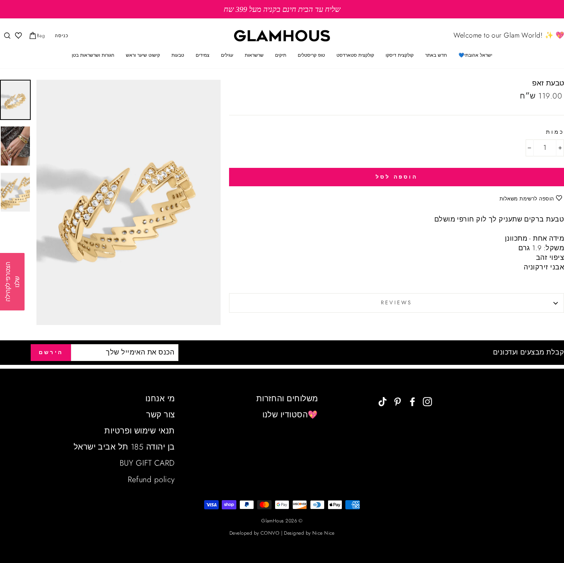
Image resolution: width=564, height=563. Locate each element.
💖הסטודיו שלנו (290, 414)
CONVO (270, 533)
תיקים (280, 55)
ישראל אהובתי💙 (475, 55)
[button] (12, 281)
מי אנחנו (160, 398)
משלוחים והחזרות (287, 398)
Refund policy (151, 479)
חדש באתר (436, 55)
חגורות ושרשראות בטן (93, 55)
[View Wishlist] (18, 36)
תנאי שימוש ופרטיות (139, 431)
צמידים (202, 55)
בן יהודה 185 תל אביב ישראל (124, 447)
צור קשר (160, 414)
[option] (282, 9)
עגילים (227, 55)
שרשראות (254, 55)
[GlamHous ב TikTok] (382, 401)
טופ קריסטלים (311, 55)
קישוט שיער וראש (143, 55)
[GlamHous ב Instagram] (427, 401)
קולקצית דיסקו (400, 55)
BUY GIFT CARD (147, 463)
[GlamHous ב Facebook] (412, 401)
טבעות (178, 55)
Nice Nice (323, 533)
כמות (555, 132)
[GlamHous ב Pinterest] (397, 401)
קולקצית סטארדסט (355, 55)
